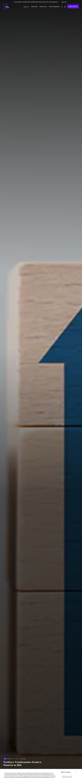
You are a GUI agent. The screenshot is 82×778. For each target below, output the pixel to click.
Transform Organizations (54, 6)
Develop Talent (34, 6)
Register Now (63, 1)
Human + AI (26, 6)
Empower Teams (43, 6)
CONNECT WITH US (73, 6)
